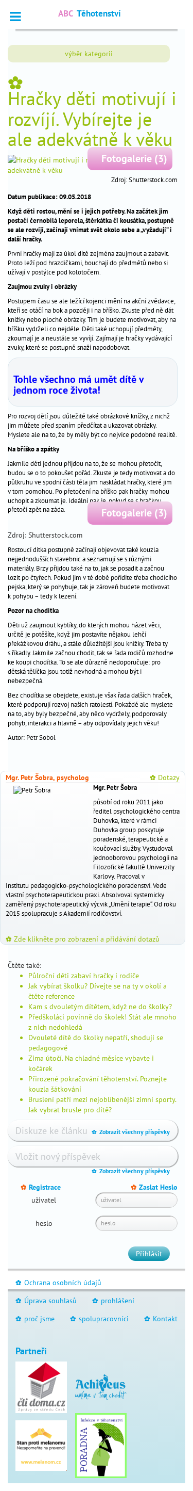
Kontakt (161, 1318)
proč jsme (35, 1318)
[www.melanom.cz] (41, 1444)
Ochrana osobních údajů (58, 1282)
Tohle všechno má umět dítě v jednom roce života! (78, 384)
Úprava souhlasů (46, 1300)
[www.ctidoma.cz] (41, 1386)
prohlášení (113, 1300)
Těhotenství (89, 13)
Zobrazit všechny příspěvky (131, 1132)
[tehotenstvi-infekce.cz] (101, 1444)
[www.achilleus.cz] (101, 1386)
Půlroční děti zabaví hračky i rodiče (83, 975)
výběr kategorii (89, 53)
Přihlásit (149, 1253)
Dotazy (165, 777)
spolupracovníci (99, 1318)
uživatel (43, 1200)
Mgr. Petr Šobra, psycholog (47, 777)
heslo (44, 1223)
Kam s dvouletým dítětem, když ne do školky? (100, 1006)
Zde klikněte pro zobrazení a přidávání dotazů (83, 939)
